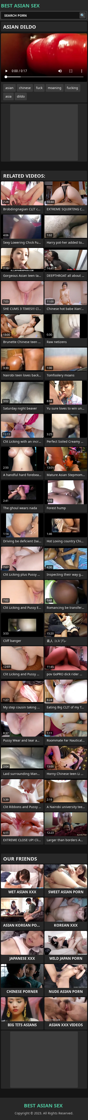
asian (9, 88)
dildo (21, 96)
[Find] (82, 15)
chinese (25, 88)
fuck (39, 88)
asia (8, 96)
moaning (54, 88)
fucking (72, 88)
